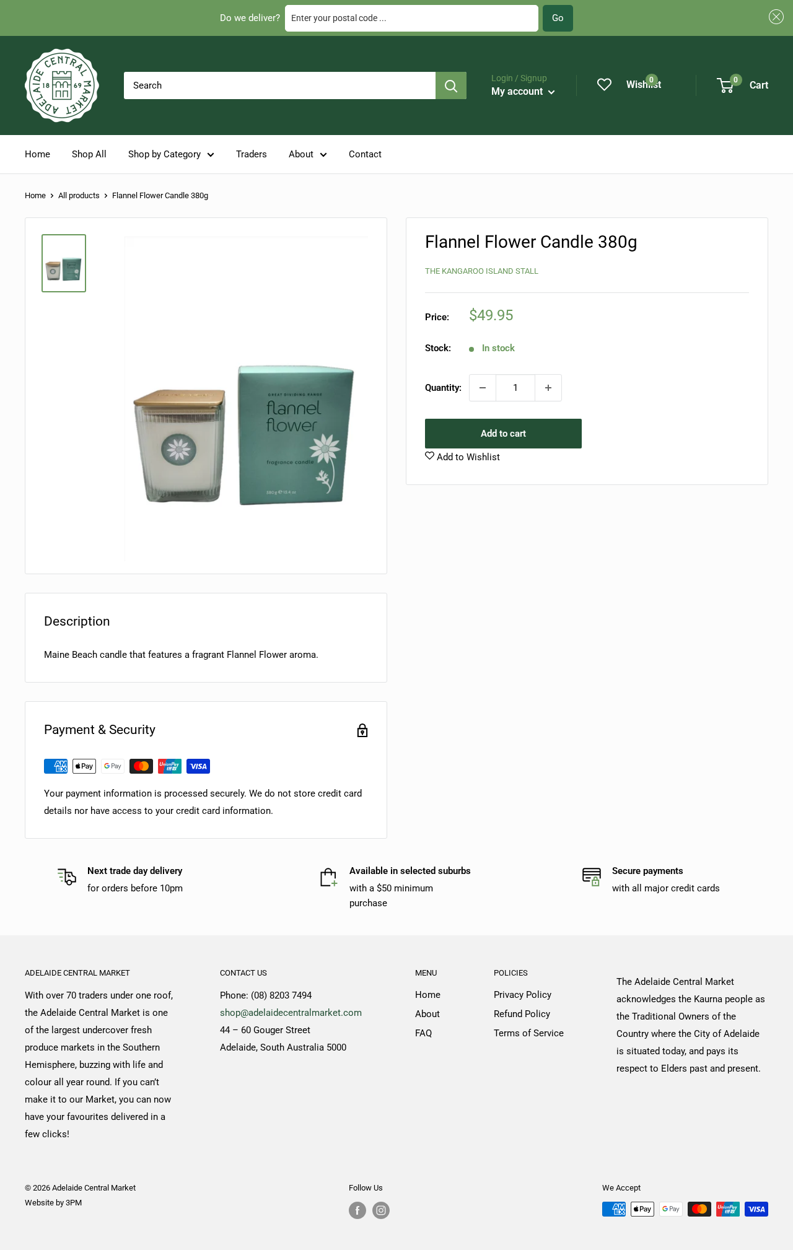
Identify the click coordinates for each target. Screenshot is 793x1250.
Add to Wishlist (467, 457)
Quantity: (443, 387)
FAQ (423, 1033)
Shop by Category (164, 154)
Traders (251, 154)
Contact (365, 154)
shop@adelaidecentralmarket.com (291, 1012)
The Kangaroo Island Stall (481, 270)
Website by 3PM (53, 1202)
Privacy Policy (522, 994)
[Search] (451, 85)
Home (37, 154)
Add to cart (503, 433)
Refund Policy (522, 1014)
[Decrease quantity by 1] (483, 388)
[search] (280, 85)
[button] (774, 17)
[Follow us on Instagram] (381, 1210)
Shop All (89, 154)
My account (518, 91)
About (301, 154)
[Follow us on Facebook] (357, 1210)
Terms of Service (529, 1033)
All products (79, 195)
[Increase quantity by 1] (548, 388)
